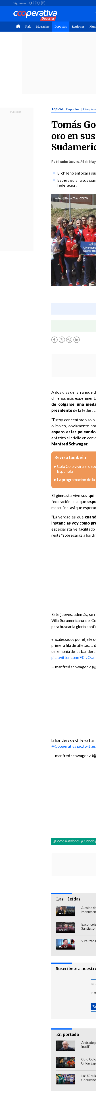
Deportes (60, 26)
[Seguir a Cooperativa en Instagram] (43, 3)
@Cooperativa (63, 746)
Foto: (58, 198)
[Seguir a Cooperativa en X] (37, 3)
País (28, 26)
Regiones (78, 26)
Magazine (43, 26)
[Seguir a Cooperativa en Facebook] (31, 3)
